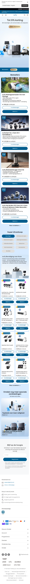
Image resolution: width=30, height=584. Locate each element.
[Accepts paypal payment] (24, 521)
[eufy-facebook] (6, 554)
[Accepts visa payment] (10, 524)
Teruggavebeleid (10, 573)
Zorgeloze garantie (9, 499)
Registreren (15, 459)
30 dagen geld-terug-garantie (12, 497)
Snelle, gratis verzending (10, 494)
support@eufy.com (9, 482)
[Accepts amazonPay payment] (3, 521)
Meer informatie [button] (15, 26)
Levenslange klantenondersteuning (13, 502)
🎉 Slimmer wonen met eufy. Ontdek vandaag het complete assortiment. (15, 12)
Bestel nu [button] (8, 301)
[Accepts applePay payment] (10, 521)
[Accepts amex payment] (7, 521)
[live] (5, 15)
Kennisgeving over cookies (15, 578)
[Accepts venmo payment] (7, 524)
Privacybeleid (20, 463)
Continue (24, 5)
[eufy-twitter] (9, 554)
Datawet (21, 580)
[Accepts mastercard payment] (21, 521)
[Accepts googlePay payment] (17, 521)
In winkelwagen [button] (8, 298)
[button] (27, 2)
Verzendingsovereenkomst (18, 571)
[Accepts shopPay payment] (3, 524)
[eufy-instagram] (3, 554)
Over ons (7, 571)
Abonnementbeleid (11, 580)
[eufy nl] (15, 15)
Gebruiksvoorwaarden (10, 463)
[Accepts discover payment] (14, 521)
